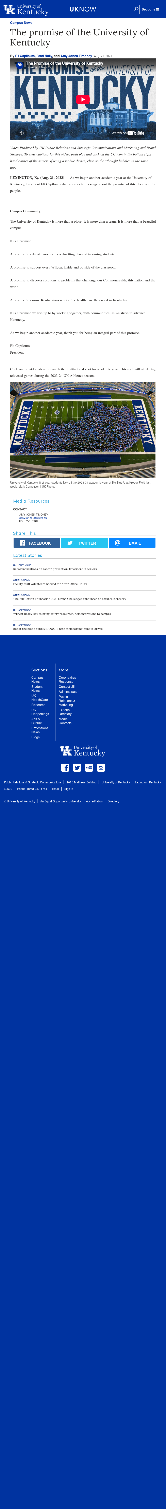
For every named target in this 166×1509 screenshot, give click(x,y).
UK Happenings (40, 711)
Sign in (68, 789)
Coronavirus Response (67, 679)
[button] (150, 9)
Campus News (21, 22)
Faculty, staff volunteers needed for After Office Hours (50, 584)
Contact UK (67, 686)
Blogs (35, 737)
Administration (69, 691)
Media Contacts (65, 720)
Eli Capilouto (25, 55)
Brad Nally (44, 55)
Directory (113, 801)
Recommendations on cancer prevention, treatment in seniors (55, 569)
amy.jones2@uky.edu (33, 518)
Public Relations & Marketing (67, 700)
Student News (37, 688)
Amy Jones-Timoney (76, 55)
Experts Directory (65, 711)
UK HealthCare (39, 697)
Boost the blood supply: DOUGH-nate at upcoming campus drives (58, 629)
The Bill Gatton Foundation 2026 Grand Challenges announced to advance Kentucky (69, 599)
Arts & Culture (36, 720)
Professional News (40, 730)
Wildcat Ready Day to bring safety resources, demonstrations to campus (62, 614)
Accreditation (94, 801)
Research (38, 704)
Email (55, 789)
